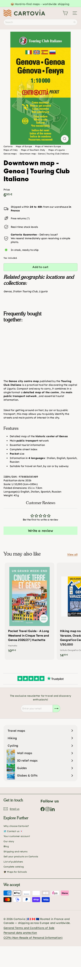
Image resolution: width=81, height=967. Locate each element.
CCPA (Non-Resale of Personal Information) (33, 937)
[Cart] (65, 13)
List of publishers (13, 861)
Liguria (43, 291)
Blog (6, 846)
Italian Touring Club (25, 291)
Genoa (8, 291)
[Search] (74, 22)
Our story (9, 841)
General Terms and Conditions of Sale (29, 927)
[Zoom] (65, 139)
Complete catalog (14, 866)
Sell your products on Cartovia (21, 856)
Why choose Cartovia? (16, 826)
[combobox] (40, 22)
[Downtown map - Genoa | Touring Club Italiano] (40, 346)
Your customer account (17, 836)
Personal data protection (20, 932)
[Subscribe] (56, 708)
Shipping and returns (16, 851)
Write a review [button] (40, 531)
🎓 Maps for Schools (15, 871)
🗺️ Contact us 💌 (13, 831)
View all (72, 554)
